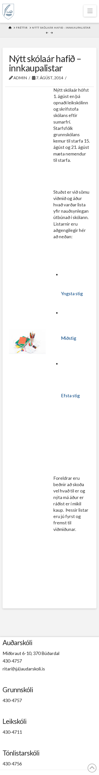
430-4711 (12, 732)
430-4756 (12, 763)
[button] (90, 11)
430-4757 (12, 661)
